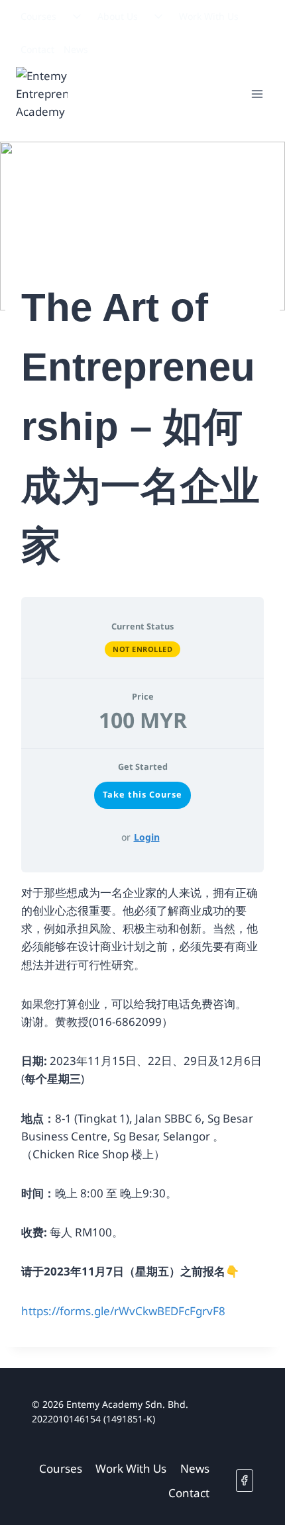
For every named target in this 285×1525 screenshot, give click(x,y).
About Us (117, 16)
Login (147, 837)
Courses (38, 16)
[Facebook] (244, 1480)
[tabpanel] (142, 1102)
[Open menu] (257, 93)
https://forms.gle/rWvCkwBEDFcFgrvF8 (123, 1310)
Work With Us (209, 16)
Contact (37, 49)
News (76, 49)
